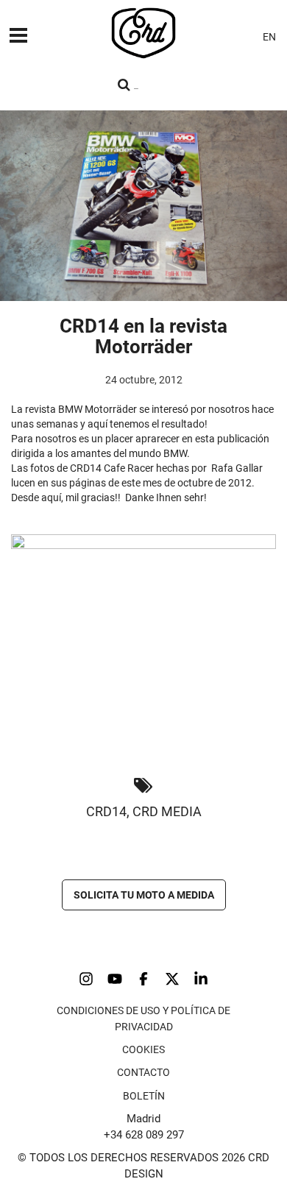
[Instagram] (86, 978)
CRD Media (167, 811)
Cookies (143, 1049)
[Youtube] (114, 978)
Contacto (143, 1072)
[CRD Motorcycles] (143, 33)
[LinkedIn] (200, 978)
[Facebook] (143, 978)
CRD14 (106, 811)
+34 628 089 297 (144, 1134)
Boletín (144, 1096)
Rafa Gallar (237, 468)
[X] (172, 978)
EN (269, 37)
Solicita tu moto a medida (144, 895)
